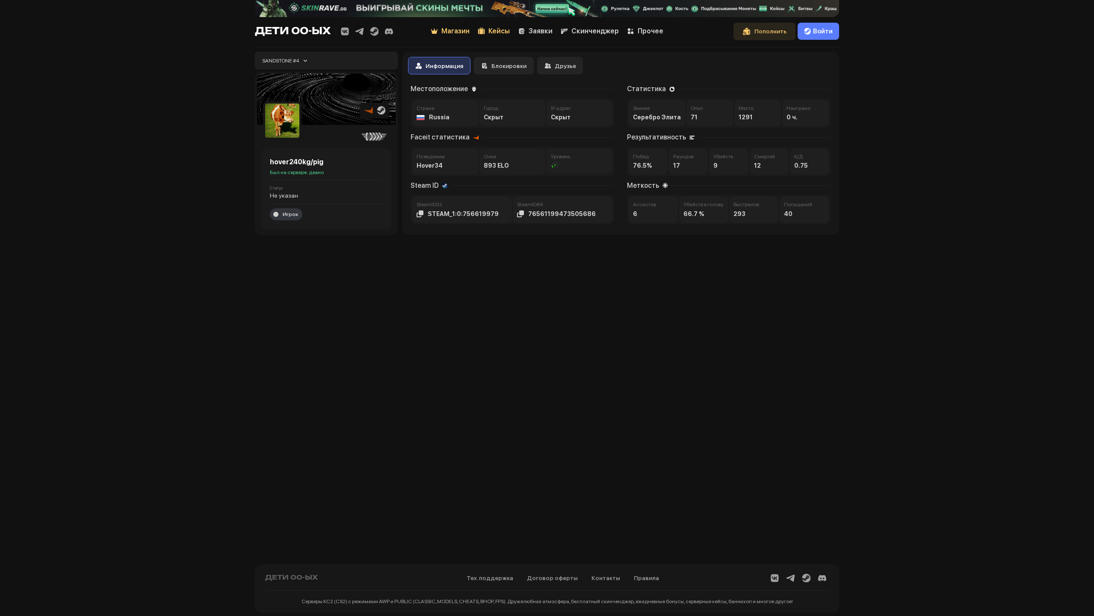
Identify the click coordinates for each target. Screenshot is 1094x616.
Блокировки (508, 65)
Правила (646, 578)
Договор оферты (552, 578)
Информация (444, 65)
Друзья (565, 65)
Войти (823, 31)
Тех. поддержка (490, 578)
